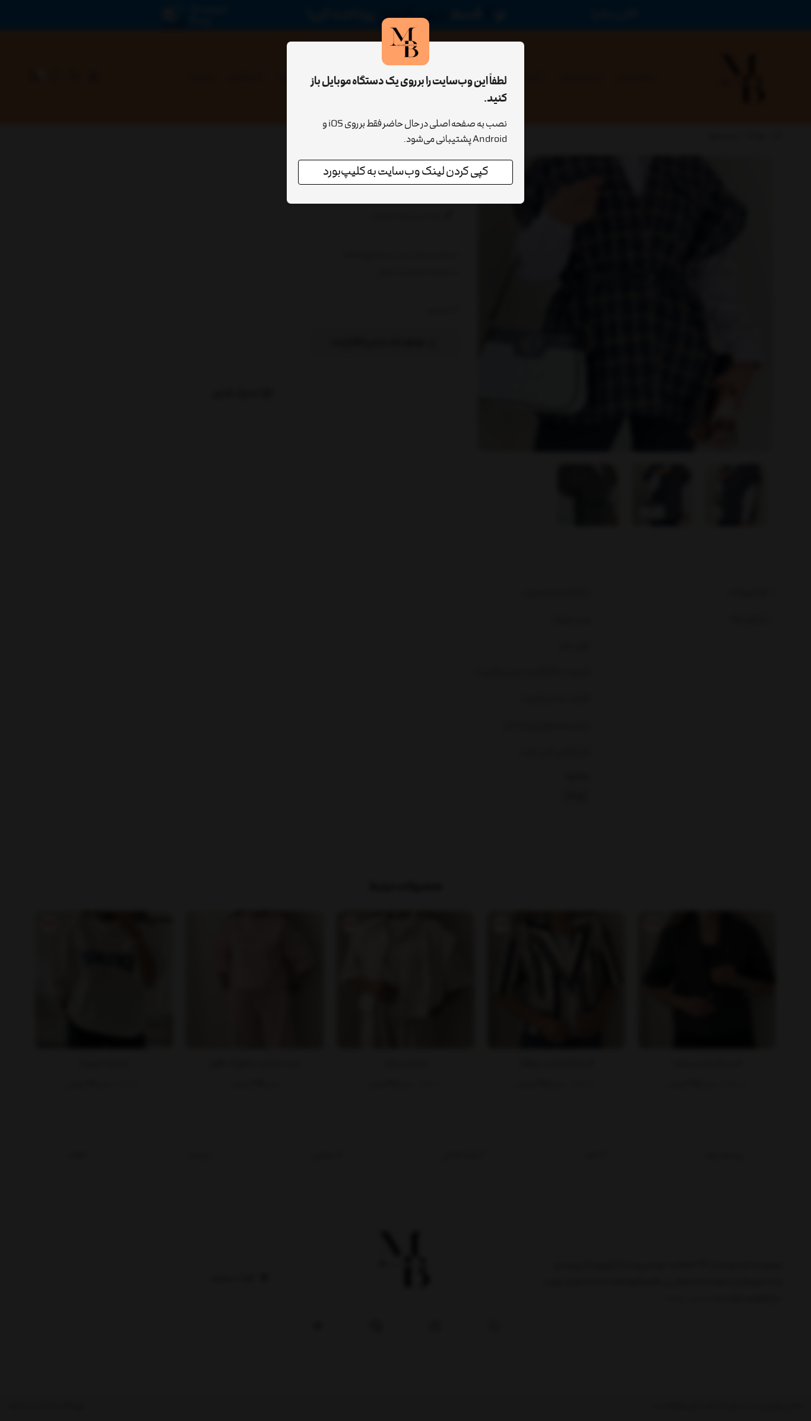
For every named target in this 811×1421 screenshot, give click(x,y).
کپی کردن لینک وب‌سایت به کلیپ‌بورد (406, 172)
